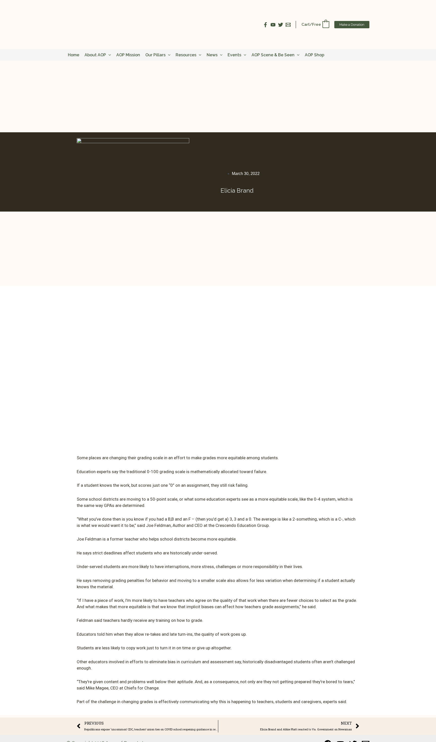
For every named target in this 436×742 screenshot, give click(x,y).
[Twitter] (280, 24)
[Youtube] (273, 24)
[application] (108, 55)
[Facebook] (265, 24)
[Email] (288, 24)
